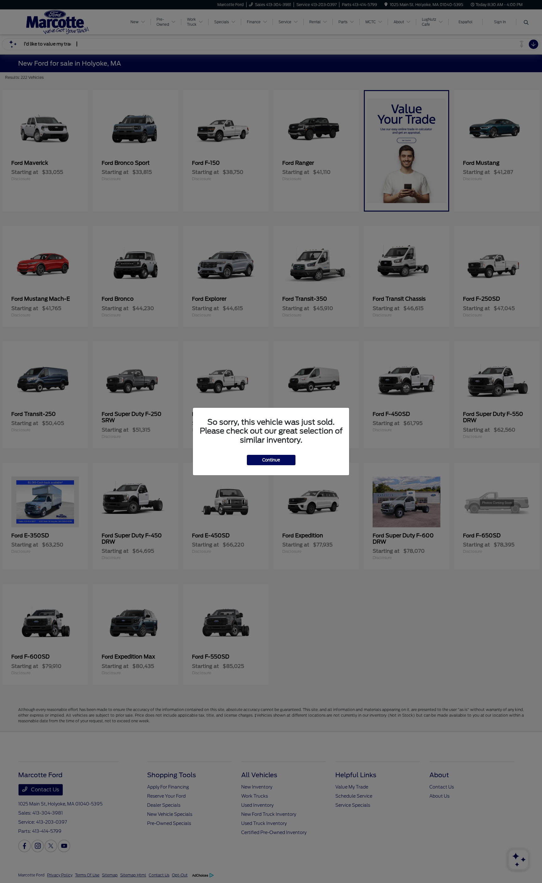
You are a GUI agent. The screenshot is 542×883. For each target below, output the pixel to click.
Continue (271, 460)
